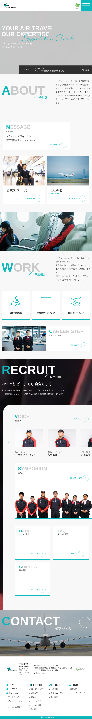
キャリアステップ (77, 693)
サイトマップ (13, 697)
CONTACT (14, 693)
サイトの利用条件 (15, 707)
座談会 (33, 697)
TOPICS (13, 688)
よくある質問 (35, 705)
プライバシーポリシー (16, 702)
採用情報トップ (36, 689)
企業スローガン (57, 693)
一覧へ (83, 70)
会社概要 (54, 697)
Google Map (40, 673)
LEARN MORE (55, 145)
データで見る (35, 701)
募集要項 (34, 709)
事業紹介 (73, 689)
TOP (11, 684)
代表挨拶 (54, 689)
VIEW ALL (77, 419)
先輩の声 (34, 693)
